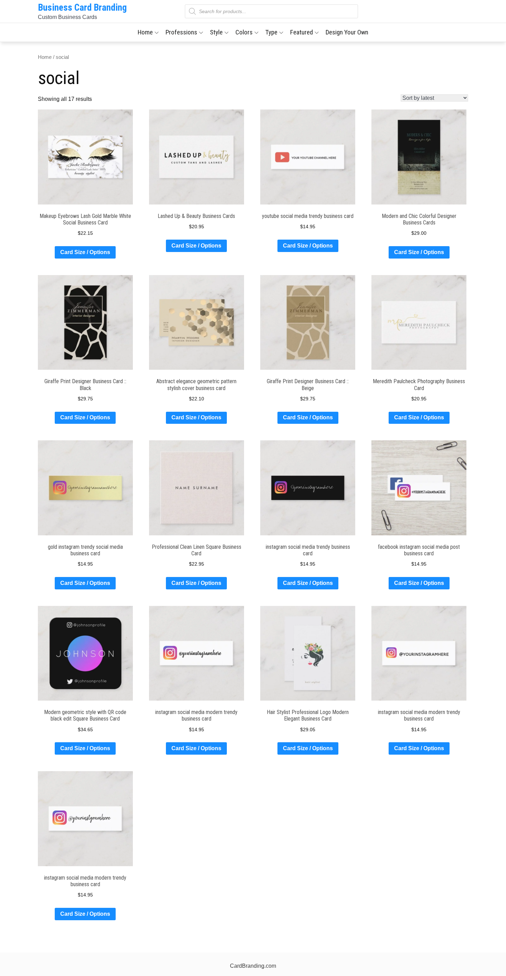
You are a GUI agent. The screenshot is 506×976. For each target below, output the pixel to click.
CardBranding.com (253, 966)
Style (216, 32)
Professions (181, 32)
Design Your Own (347, 32)
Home (145, 32)
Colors (244, 32)
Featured (301, 32)
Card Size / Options (85, 252)
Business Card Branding (82, 7)
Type (271, 32)
